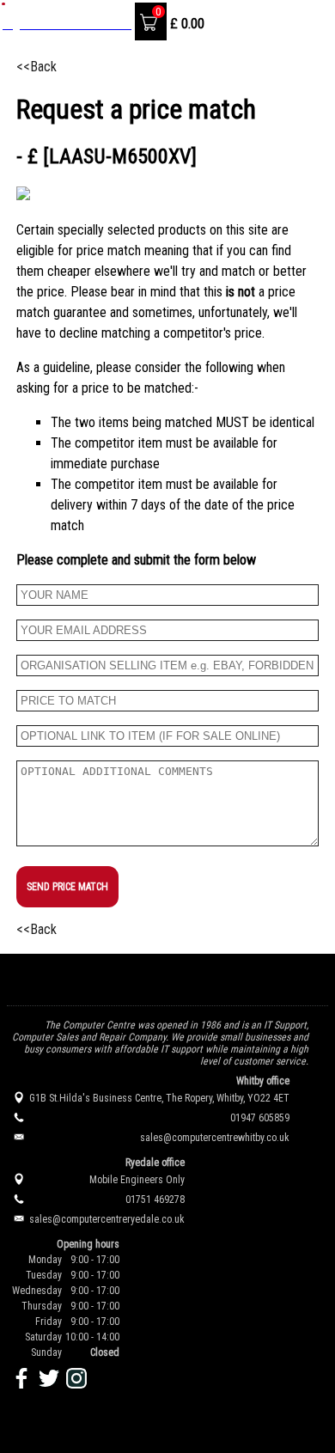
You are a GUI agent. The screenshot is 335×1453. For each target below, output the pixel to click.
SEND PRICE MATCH (67, 887)
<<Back (36, 66)
